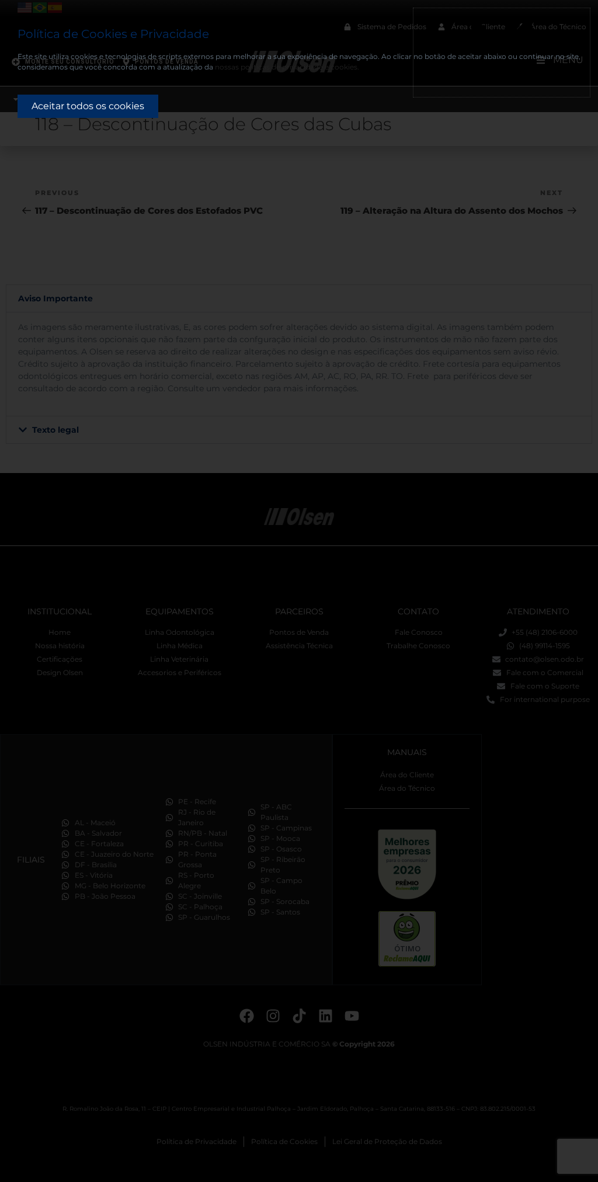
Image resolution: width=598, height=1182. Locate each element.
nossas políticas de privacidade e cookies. (287, 66)
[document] (299, 591)
